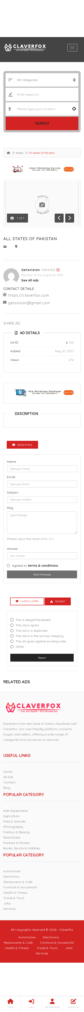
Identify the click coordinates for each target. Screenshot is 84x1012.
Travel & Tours (13, 898)
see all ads (30, 280)
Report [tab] (60, 601)
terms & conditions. (43, 566)
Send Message (42, 574)
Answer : (13, 549)
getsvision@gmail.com (29, 303)
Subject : (13, 492)
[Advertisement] (42, 18)
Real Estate (11, 837)
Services (9, 909)
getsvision (30, 270)
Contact (9, 782)
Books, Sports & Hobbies (21, 848)
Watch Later (30, 601)
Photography (13, 827)
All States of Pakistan (30, 238)
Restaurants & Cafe (17, 882)
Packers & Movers (16, 843)
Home (7, 772)
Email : (12, 477)
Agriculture (11, 816)
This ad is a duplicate (31, 631)
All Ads (8, 777)
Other (19, 647)
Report (42, 657)
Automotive (11, 871)
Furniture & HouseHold (20, 887)
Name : (12, 462)
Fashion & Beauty (16, 832)
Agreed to (35, 566)
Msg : (11, 508)
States (19, 152)
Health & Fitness (15, 893)
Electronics (11, 877)
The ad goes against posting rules (40, 641)
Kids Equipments (15, 811)
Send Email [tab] (24, 444)
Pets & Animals (14, 821)
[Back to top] (69, 984)
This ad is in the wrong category (39, 636)
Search (42, 123)
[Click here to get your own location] (74, 109)
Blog (6, 788)
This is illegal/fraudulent (33, 620)
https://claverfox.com (28, 295)
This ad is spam (27, 625)
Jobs (7, 903)
